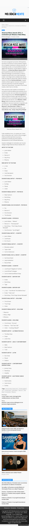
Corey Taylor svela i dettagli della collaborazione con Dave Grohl (11, 396)
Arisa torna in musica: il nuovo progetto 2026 (14, 442)
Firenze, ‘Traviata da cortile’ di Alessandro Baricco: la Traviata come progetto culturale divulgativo (13, 493)
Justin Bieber (15, 390)
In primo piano (8, 390)
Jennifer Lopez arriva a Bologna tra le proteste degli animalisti (12, 402)
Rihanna (14, 392)
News (3, 30)
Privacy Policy (20, 508)
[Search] (25, 20)
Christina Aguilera (23, 388)
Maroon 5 (21, 390)
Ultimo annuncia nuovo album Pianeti (14, 463)
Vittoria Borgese (6, 36)
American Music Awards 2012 (12, 388)
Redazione (7, 508)
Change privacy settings (23, 524)
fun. (3, 390)
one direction (8, 392)
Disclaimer (13, 508)
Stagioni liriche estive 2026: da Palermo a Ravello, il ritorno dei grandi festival (14, 419)
